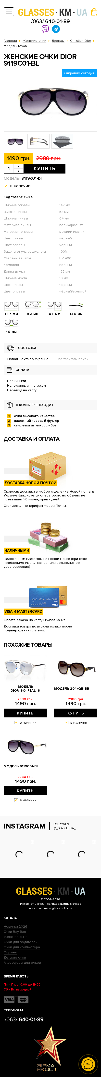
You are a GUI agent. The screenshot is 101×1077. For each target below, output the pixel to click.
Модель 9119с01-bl (21, 766)
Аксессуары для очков (22, 963)
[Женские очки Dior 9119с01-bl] (50, 100)
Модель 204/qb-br (71, 689)
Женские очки (15, 937)
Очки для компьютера (22, 947)
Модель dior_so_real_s (25, 689)
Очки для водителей (21, 942)
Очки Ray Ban (15, 932)
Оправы (10, 952)
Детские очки (15, 957)
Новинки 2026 (15, 926)
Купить (45, 169)
